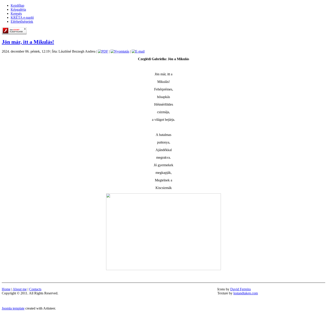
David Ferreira (240, 289)
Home (6, 289)
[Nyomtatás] (120, 51)
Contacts (35, 289)
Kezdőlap (17, 5)
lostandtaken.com (245, 293)
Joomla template (13, 308)
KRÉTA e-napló (22, 17)
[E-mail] (138, 51)
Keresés (16, 13)
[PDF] (103, 51)
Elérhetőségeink (22, 21)
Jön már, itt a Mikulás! (28, 42)
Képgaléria (18, 9)
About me (20, 289)
